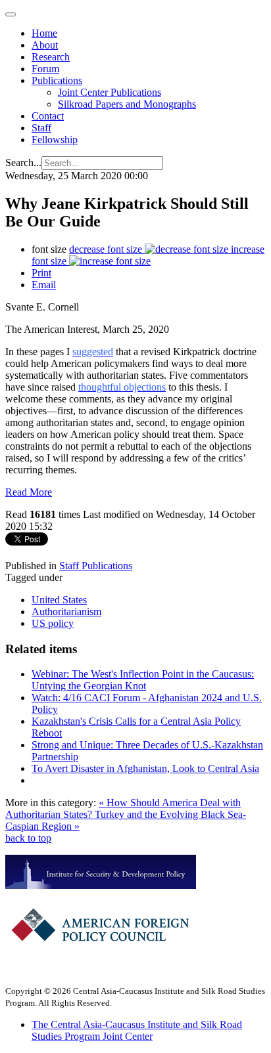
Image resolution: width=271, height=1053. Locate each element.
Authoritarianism (66, 611)
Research (51, 56)
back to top (28, 838)
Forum (45, 68)
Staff (41, 127)
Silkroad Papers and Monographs (127, 104)
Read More (28, 492)
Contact (48, 115)
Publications (57, 80)
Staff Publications (95, 565)
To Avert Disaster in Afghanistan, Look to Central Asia (145, 768)
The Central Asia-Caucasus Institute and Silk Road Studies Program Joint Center (137, 1030)
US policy (53, 623)
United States (59, 599)
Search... (23, 162)
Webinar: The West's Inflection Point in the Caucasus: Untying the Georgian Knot (143, 679)
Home (44, 33)
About (45, 45)
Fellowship (55, 139)
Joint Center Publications (109, 92)
